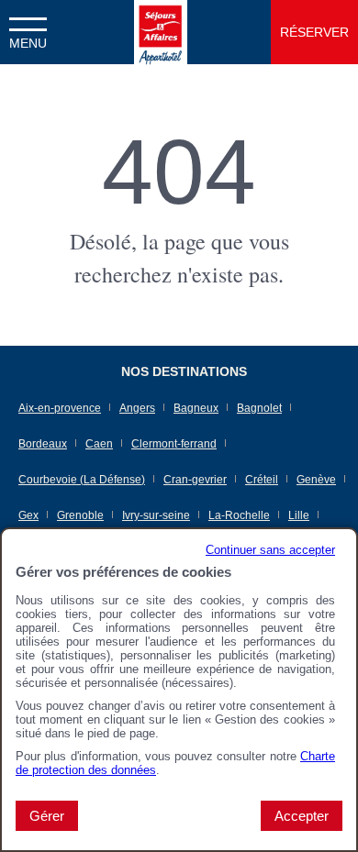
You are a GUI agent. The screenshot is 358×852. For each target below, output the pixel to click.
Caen (99, 443)
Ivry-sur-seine (156, 515)
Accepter (301, 816)
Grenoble (80, 515)
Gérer (46, 816)
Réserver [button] (314, 32)
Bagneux (195, 408)
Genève (316, 479)
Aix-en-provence (59, 408)
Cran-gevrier (195, 479)
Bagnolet (259, 408)
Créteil (261, 479)
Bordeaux (42, 443)
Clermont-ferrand (174, 443)
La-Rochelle (239, 515)
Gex (28, 515)
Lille (298, 515)
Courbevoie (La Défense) (81, 479)
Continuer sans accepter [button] (270, 550)
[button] (27, 32)
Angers (137, 408)
